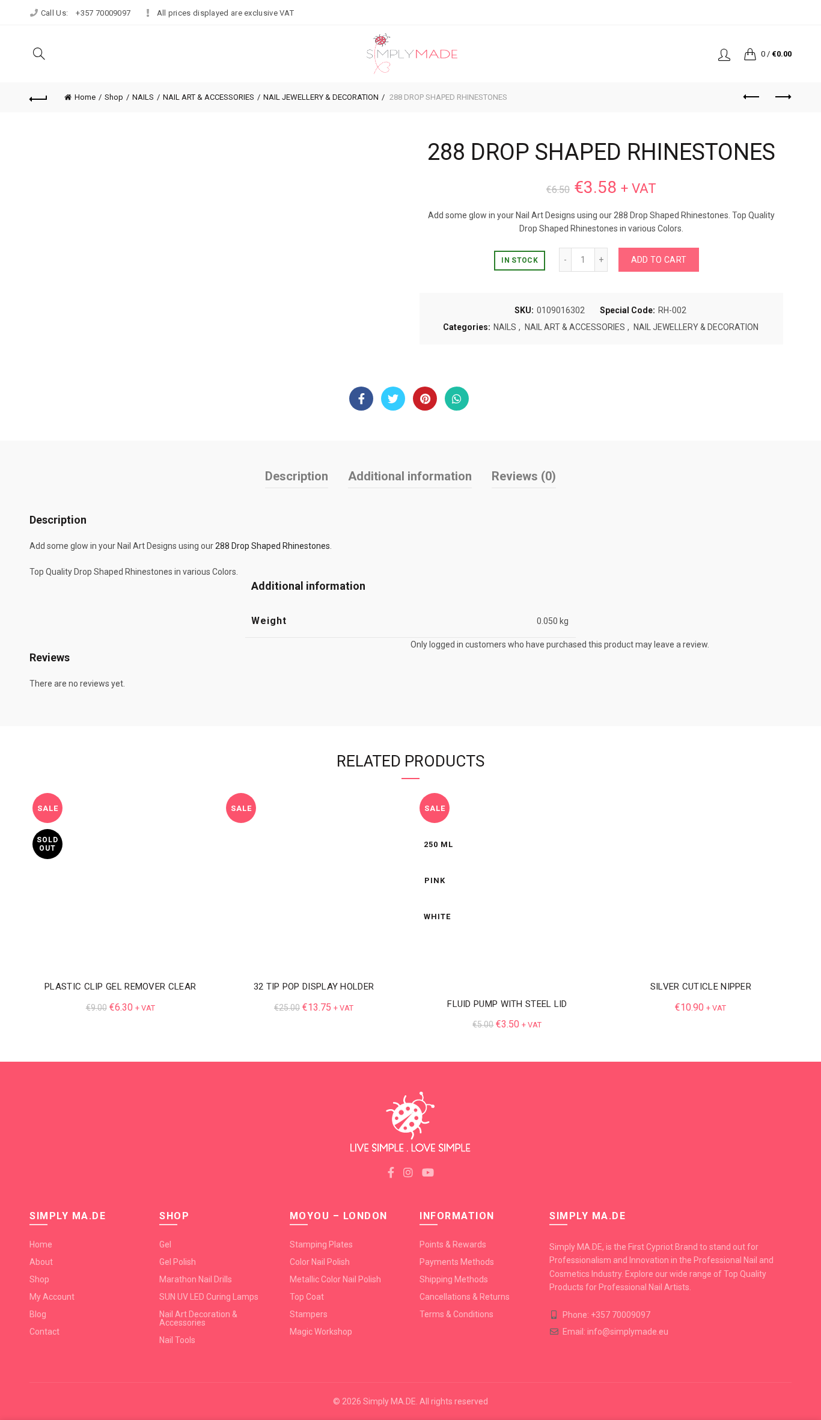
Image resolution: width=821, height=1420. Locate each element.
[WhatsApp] (457, 399)
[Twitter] (393, 399)
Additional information (410, 476)
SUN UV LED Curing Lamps (208, 1297)
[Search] (39, 53)
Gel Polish (177, 1262)
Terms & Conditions (456, 1314)
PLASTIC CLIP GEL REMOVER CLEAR (120, 986)
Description (296, 476)
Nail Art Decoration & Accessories (198, 1318)
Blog (37, 1314)
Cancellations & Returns (465, 1297)
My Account (52, 1297)
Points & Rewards (453, 1244)
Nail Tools (177, 1340)
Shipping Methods (454, 1279)
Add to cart (658, 260)
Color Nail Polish (320, 1262)
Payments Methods (457, 1262)
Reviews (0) (524, 476)
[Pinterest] (425, 399)
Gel (165, 1244)
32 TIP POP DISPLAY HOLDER (314, 986)
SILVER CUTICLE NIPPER (700, 986)
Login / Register (724, 54)
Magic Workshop (321, 1331)
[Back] (38, 97)
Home (85, 97)
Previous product (752, 97)
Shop (114, 97)
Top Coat (307, 1297)
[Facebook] (361, 399)
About (41, 1262)
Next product (783, 97)
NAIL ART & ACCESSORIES (208, 97)
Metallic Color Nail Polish (335, 1279)
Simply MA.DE (389, 1401)
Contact (44, 1331)
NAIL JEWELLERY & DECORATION (321, 97)
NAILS (143, 97)
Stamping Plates (321, 1244)
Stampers (309, 1314)
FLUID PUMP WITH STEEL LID (507, 1004)
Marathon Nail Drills (195, 1279)
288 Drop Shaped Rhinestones (272, 546)
